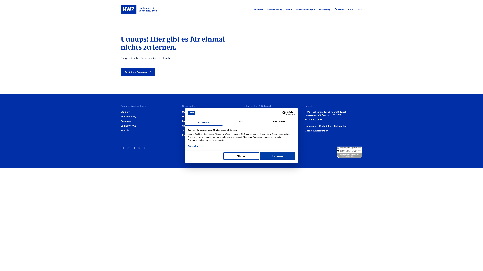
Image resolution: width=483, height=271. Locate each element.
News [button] (289, 9)
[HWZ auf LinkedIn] (122, 148)
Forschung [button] (324, 9)
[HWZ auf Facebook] (144, 148)
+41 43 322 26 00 (314, 119)
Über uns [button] (339, 9)
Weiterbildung (128, 116)
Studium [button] (258, 9)
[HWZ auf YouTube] (133, 148)
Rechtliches (325, 125)
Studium (125, 111)
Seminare (126, 120)
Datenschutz (341, 125)
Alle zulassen (277, 156)
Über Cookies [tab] (279, 121)
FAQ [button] (350, 9)
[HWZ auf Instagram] (127, 148)
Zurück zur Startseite (136, 72)
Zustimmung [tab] (203, 122)
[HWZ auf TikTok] (138, 148)
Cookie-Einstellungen (316, 130)
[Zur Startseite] (139, 9)
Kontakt (125, 130)
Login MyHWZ (128, 125)
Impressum (311, 125)
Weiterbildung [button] (274, 9)
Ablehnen (241, 156)
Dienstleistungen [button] (305, 9)
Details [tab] (241, 121)
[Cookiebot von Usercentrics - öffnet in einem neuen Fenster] (284, 113)
